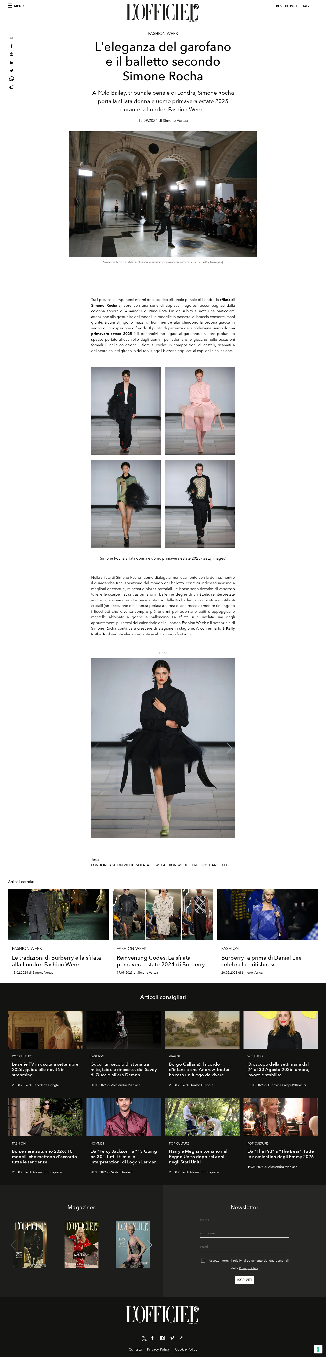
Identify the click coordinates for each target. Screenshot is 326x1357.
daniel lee (218, 865)
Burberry (197, 865)
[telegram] (11, 88)
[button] (230, 748)
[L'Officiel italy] (163, 13)
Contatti (135, 1349)
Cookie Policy (186, 1349)
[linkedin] (11, 63)
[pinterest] (11, 55)
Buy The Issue (287, 6)
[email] (11, 38)
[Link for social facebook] (152, 1339)
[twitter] (11, 71)
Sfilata (142, 865)
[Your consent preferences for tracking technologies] (318, 1349)
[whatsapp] (11, 79)
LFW (155, 865)
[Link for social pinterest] (172, 1339)
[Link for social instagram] (162, 1339)
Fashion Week (163, 33)
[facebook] (11, 46)
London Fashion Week (112, 865)
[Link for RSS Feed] (182, 1338)
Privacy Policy (248, 1268)
